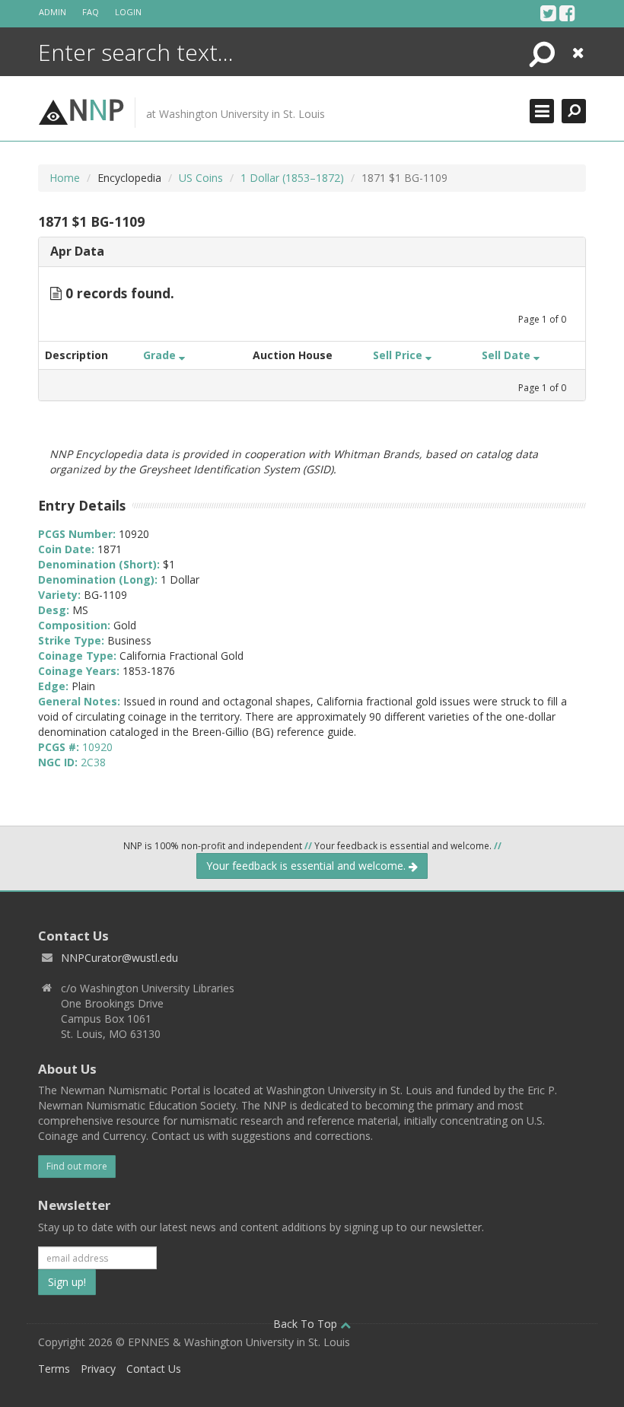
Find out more (76, 1166)
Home (64, 177)
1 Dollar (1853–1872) (292, 177)
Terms (54, 1368)
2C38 (93, 762)
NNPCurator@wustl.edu (119, 957)
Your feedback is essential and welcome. (307, 865)
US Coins (201, 177)
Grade (161, 355)
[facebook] (567, 13)
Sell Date (507, 355)
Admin (52, 12)
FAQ (90, 12)
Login (128, 12)
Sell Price (399, 355)
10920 (97, 747)
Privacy (98, 1368)
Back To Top (306, 1323)
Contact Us (153, 1368)
